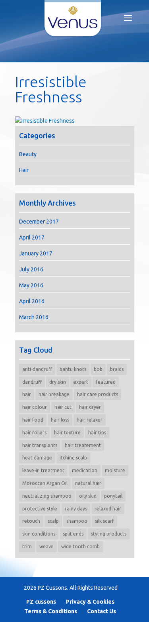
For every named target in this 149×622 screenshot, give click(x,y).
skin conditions (38, 533)
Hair (24, 170)
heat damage (37, 457)
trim (27, 546)
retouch (31, 521)
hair (26, 394)
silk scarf (104, 521)
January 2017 (35, 253)
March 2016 (33, 317)
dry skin (57, 382)
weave (46, 546)
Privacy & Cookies (90, 601)
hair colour (34, 407)
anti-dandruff (37, 369)
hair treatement (83, 445)
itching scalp (73, 457)
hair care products (97, 394)
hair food (32, 419)
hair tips (97, 432)
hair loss (60, 419)
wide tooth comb (80, 546)
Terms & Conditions (50, 611)
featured (106, 382)
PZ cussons (41, 601)
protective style (39, 508)
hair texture (67, 432)
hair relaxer (90, 419)
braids (117, 369)
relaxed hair (108, 508)
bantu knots (73, 369)
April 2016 (32, 301)
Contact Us (101, 611)
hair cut (63, 407)
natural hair (88, 483)
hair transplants (39, 445)
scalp (53, 521)
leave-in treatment (43, 470)
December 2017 (39, 221)
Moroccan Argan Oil (45, 483)
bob (98, 369)
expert (81, 382)
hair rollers (34, 432)
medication (84, 470)
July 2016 (31, 269)
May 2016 (31, 285)
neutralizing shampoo (47, 495)
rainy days (76, 508)
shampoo (76, 521)
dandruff (32, 382)
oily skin (88, 495)
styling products (108, 533)
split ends (73, 533)
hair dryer (90, 407)
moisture (115, 470)
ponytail (113, 495)
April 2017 (32, 237)
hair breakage (54, 394)
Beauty (28, 154)
